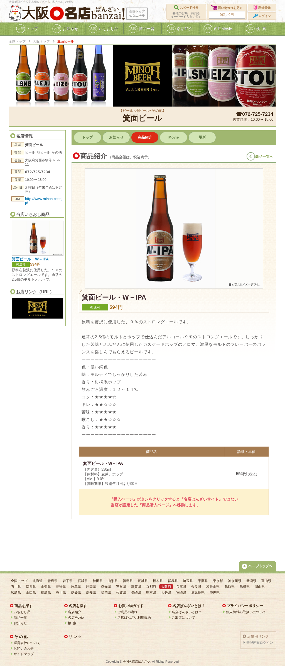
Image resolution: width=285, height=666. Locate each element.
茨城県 (143, 581)
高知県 (91, 593)
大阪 (36, 13)
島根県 (245, 587)
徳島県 (46, 593)
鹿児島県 (198, 593)
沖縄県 (215, 593)
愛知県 (106, 587)
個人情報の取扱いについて (246, 612)
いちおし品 (22, 612)
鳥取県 (230, 587)
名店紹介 (74, 612)
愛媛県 (76, 593)
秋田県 (98, 581)
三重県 (121, 587)
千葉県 (203, 581)
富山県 (266, 581)
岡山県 (260, 587)
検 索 (72, 623)
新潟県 (251, 581)
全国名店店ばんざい (136, 661)
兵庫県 (181, 587)
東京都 (218, 581)
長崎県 (136, 593)
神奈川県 (234, 581)
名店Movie (76, 618)
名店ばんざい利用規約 (134, 618)
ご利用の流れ (127, 612)
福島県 (128, 581)
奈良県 (196, 587)
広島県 (16, 593)
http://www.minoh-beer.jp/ (43, 201)
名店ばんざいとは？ (187, 612)
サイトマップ (24, 654)
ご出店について (183, 618)
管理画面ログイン (259, 643)
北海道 (38, 581)
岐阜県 (76, 587)
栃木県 (158, 581)
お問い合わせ (24, 648)
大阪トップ (41, 41)
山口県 (31, 593)
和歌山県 (213, 587)
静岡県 (91, 587)
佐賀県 (121, 593)
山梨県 (46, 587)
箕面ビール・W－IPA (30, 259)
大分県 (166, 593)
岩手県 (68, 581)
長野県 (61, 587)
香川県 (61, 593)
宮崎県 (181, 593)
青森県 (53, 581)
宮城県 (83, 581)
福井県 (31, 587)
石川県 (16, 587)
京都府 (151, 587)
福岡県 (106, 593)
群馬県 (173, 581)
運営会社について (27, 643)
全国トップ (17, 41)
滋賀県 (136, 587)
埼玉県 (188, 581)
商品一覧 (20, 618)
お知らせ (20, 623)
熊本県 (151, 593)
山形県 (113, 581)
